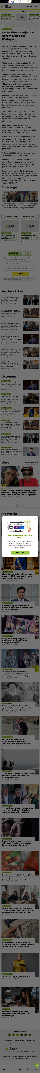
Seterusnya (20, 553)
